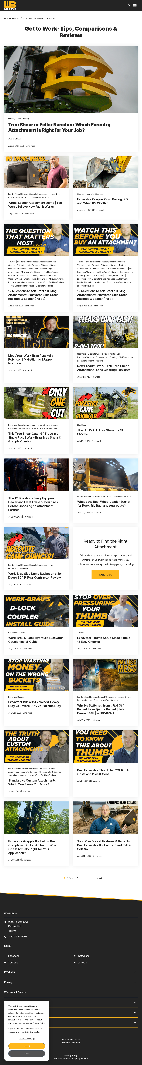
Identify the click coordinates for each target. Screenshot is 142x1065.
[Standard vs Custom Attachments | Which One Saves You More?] (36, 763)
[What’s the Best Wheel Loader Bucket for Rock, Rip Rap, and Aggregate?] (105, 491)
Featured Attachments (17, 268)
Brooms (27, 279)
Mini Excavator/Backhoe (31, 272)
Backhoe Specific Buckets (107, 272)
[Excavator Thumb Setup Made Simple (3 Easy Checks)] (105, 625)
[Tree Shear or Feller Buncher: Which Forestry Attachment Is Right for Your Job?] (71, 99)
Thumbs (11, 262)
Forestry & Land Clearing (18, 118)
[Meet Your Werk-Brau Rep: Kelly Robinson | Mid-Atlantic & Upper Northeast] (36, 349)
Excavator (42, 279)
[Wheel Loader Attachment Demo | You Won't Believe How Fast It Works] (36, 187)
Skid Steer (33, 268)
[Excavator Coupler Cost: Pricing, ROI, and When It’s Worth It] (105, 187)
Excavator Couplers (94, 194)
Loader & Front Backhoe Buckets (50, 282)
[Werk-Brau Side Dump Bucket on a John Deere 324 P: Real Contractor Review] (36, 558)
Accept (27, 1046)
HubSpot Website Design (65, 1058)
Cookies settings (27, 1038)
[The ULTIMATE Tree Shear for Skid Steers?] (105, 420)
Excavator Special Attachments (114, 268)
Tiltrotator (21, 265)
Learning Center (12, 18)
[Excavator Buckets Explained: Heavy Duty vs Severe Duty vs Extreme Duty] (36, 692)
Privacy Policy (39, 1023)
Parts (34, 279)
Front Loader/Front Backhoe (37, 197)
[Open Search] (129, 5)
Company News (15, 279)
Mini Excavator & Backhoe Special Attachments (108, 279)
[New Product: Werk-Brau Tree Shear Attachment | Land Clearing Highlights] (105, 349)
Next (99, 878)
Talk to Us (105, 574)
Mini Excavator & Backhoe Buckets (42, 265)
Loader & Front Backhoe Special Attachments (27, 194)
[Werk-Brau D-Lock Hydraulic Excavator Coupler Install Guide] (36, 625)
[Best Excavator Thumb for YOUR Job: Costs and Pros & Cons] (105, 763)
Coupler (80, 194)
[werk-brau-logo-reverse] (42, 5)
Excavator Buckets (48, 275)
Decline (27, 1053)
